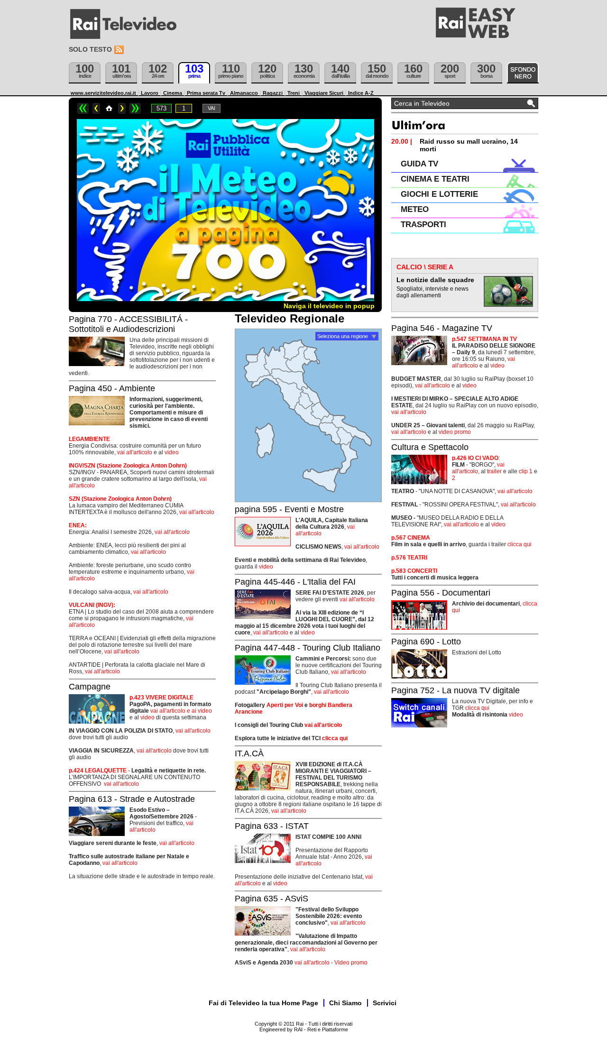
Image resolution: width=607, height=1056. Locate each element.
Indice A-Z (361, 93)
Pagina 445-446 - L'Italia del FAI (295, 582)
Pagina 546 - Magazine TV (441, 328)
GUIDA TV (419, 163)
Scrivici (384, 1003)
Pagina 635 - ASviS (271, 898)
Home (109, 108)
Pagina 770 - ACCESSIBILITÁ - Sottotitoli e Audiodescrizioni (128, 324)
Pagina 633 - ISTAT (272, 826)
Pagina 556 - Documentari (440, 592)
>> (135, 108)
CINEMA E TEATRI (435, 179)
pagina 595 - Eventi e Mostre (289, 509)
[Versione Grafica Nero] (523, 72)
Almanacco (244, 93)
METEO (415, 209)
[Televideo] (128, 24)
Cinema (172, 93)
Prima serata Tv (206, 93)
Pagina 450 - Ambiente (112, 388)
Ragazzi (273, 93)
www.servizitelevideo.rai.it (103, 93)
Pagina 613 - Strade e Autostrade (132, 799)
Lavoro (149, 93)
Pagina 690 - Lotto (426, 641)
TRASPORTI (423, 224)
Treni (293, 93)
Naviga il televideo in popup (329, 306)
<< (83, 108)
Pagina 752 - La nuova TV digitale (455, 690)
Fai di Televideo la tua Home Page (263, 1003)
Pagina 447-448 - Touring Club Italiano (307, 647)
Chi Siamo (345, 1003)
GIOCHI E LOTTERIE (439, 194)
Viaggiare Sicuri (323, 93)
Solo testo (90, 49)
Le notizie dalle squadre (435, 280)
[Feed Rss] (120, 50)
